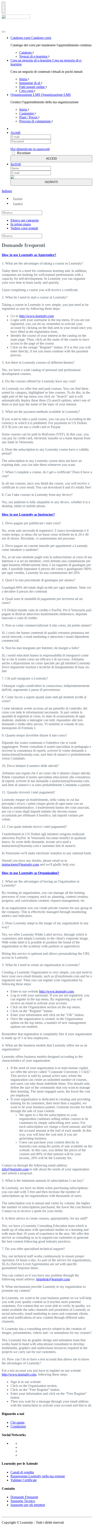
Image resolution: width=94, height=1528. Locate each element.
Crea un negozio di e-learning (31, 60)
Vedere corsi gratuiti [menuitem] (24, 228)
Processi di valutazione (35, 121)
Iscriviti (15, 164)
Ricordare (24, 153)
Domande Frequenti (24, 1497)
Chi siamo (17, 1422)
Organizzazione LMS (25, 95)
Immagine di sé (30, 83)
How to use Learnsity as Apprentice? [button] (29, 255)
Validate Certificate (23, 1480)
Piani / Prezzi (28, 117)
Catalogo (26, 52)
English (17, 198)
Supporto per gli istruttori (27, 1505)
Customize (27, 113)
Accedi (15, 132)
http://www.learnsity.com (36, 316)
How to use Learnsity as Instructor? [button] (28, 514)
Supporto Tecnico (22, 1501)
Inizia (23, 79)
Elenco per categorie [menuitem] (24, 220)
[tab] (47, 255)
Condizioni (18, 1426)
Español (18, 203)
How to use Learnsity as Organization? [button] (30, 873)
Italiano (7, 191)
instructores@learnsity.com (20, 864)
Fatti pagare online (32, 87)
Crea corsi (26, 91)
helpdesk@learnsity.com (53, 1279)
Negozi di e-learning (33, 56)
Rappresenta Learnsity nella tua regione (37, 1476)
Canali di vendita (22, 1472)
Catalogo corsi (20, 38)
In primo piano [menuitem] (20, 224)
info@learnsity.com (15, 1169)
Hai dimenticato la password (30, 149)
